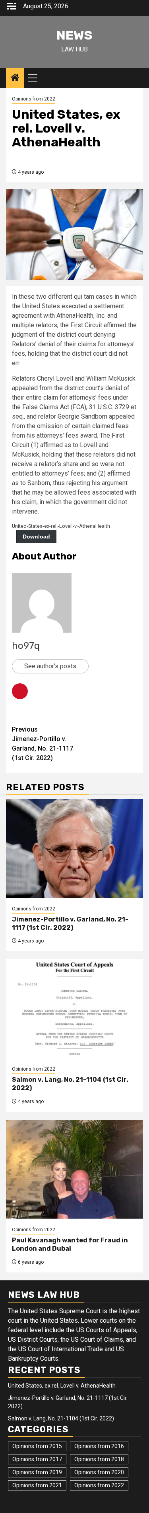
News (74, 35)
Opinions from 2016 (99, 1446)
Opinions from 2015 (37, 1446)
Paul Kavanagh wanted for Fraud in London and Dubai (70, 1244)
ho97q (26, 645)
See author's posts (50, 666)
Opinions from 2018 (99, 1459)
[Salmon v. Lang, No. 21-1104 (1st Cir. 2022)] (74, 1008)
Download (36, 536)
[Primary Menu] (36, 78)
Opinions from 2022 (33, 99)
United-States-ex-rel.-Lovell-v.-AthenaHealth (61, 526)
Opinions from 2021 (37, 1485)
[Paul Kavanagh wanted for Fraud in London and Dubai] (74, 1169)
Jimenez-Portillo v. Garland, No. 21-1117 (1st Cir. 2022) (42, 744)
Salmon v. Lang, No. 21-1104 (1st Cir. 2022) (61, 1418)
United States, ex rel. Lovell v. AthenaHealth (62, 1385)
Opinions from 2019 (37, 1472)
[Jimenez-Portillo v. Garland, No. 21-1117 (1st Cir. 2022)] (74, 848)
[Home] (15, 78)
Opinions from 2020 (99, 1472)
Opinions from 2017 (37, 1459)
